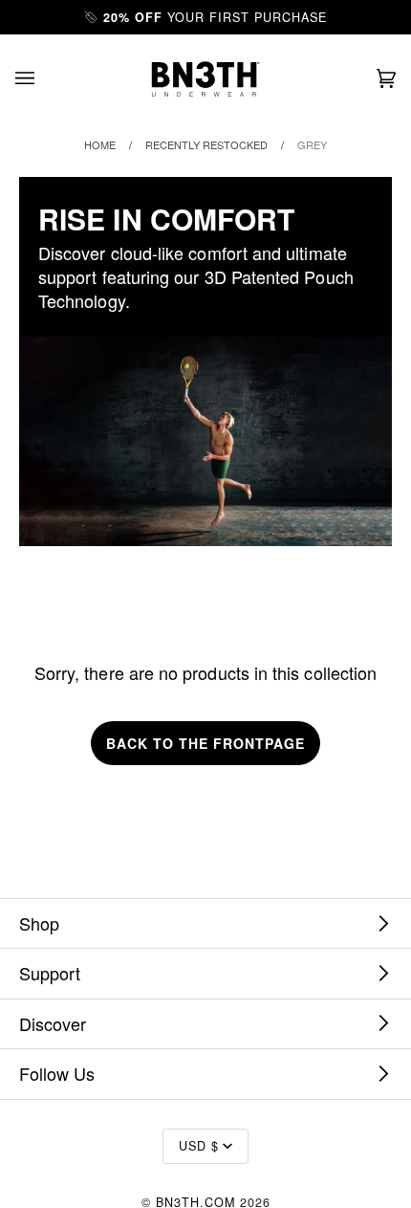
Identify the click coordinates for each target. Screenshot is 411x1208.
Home (100, 144)
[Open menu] (44, 78)
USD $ (199, 1145)
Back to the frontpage (205, 743)
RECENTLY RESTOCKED (206, 144)
